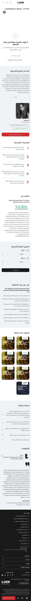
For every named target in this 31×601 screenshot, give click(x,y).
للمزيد (15, 97)
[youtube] (2, 575)
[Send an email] (27, 598)
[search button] (10, 2)
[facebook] (12, 575)
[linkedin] (4, 575)
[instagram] (7, 575)
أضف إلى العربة (7, 598)
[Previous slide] (2, 455)
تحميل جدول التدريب (24, 583)
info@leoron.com (25, 575)
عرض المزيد (15, 270)
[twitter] (10, 575)
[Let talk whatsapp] (22, 598)
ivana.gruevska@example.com (17, 125)
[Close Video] (4, 12)
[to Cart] (7, 3)
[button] (12, 254)
